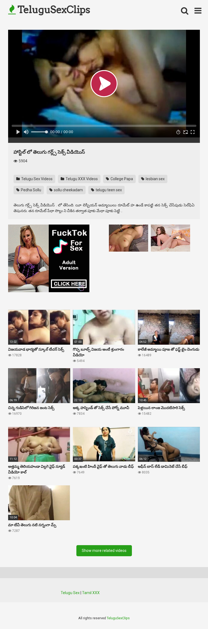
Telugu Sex (70, 593)
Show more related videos (104, 550)
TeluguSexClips (53, 9)
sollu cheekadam (68, 190)
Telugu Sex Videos (36, 179)
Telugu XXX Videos (81, 179)
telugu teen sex (108, 190)
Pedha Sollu (30, 190)
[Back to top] (190, 612)
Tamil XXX (91, 593)
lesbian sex (155, 179)
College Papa (121, 179)
